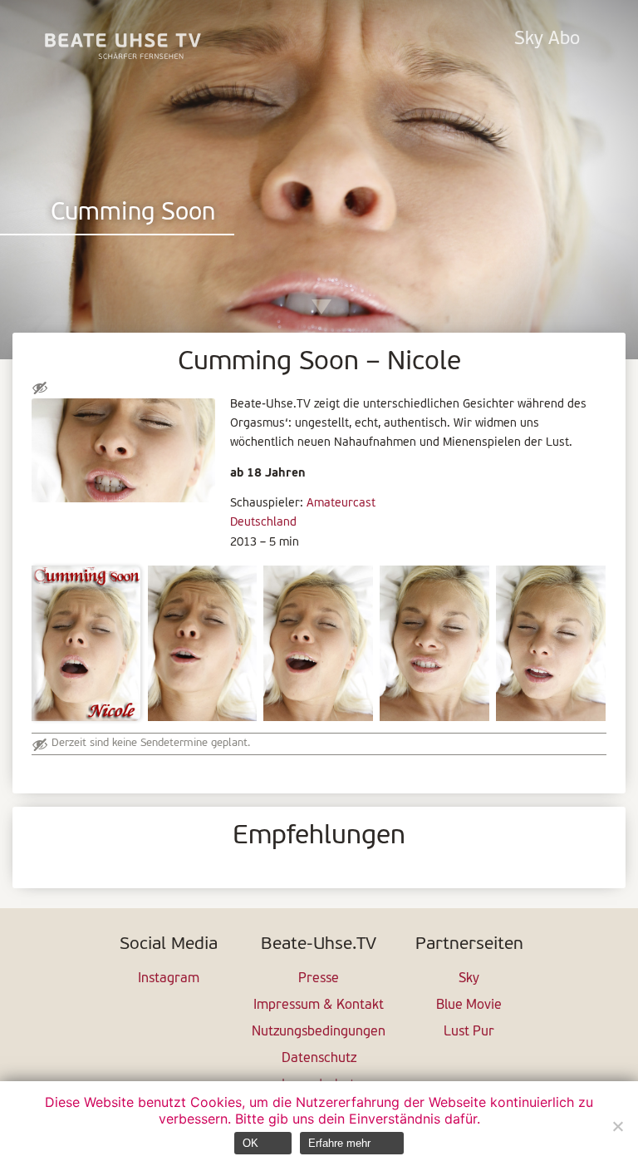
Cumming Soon (133, 213)
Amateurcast (341, 503)
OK (250, 1143)
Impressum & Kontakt (318, 1005)
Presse (318, 979)
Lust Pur (469, 1032)
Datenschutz (319, 1058)
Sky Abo (547, 39)
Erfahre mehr (339, 1143)
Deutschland (263, 522)
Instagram (168, 979)
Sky (469, 979)
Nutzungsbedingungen (318, 1032)
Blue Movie (469, 1005)
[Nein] (617, 1126)
